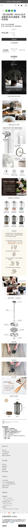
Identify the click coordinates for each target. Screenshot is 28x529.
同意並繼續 (22, 526)
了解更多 (11, 522)
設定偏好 (4, 526)
